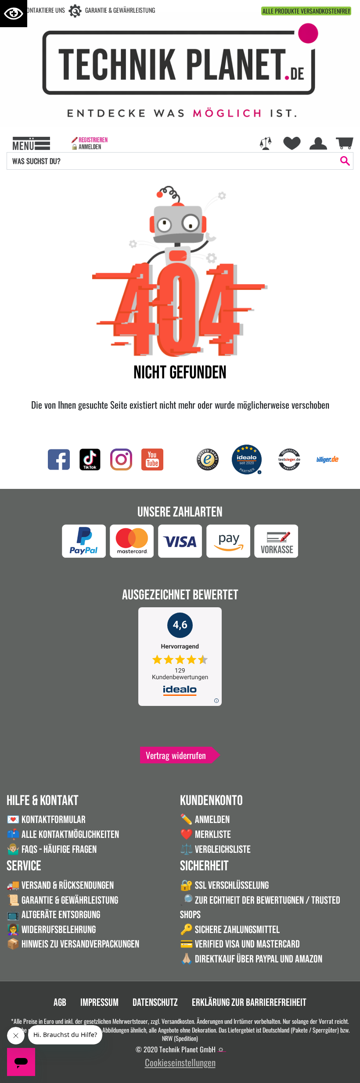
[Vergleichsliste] (265, 142)
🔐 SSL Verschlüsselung (224, 885)
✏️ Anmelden (205, 819)
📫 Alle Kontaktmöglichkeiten (63, 834)
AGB (60, 1002)
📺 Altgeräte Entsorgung (53, 914)
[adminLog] (220, 1049)
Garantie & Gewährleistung (120, 9)
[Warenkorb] (344, 142)
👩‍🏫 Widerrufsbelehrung (51, 929)
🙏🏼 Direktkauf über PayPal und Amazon (251, 959)
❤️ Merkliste (205, 834)
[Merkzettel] (292, 142)
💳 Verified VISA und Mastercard (240, 944)
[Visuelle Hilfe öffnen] (13, 13)
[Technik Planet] (180, 68)
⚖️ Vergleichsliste (215, 849)
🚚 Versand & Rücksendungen (60, 885)
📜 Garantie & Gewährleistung (62, 900)
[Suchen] (345, 161)
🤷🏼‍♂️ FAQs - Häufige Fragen (52, 849)
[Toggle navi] (31, 142)
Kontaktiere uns (44, 9)
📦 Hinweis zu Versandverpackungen (73, 944)
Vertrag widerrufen (176, 755)
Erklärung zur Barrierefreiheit (249, 1002)
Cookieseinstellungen (180, 1062)
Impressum (99, 1002)
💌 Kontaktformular (46, 819)
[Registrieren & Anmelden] (89, 142)
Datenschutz (155, 1002)
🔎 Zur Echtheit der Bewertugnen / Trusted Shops (260, 908)
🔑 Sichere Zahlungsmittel (230, 929)
